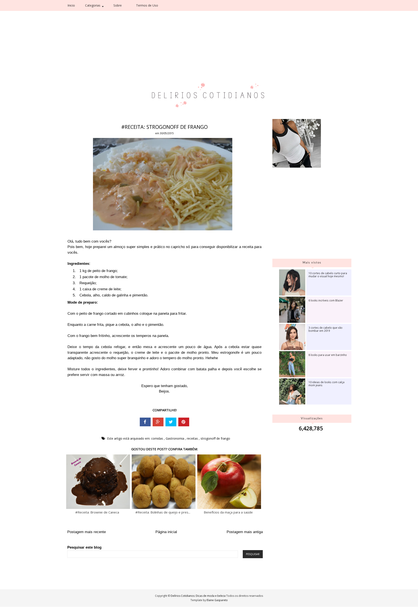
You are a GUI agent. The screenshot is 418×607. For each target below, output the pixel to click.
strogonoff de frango (215, 438)
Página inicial (166, 532)
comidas (157, 438)
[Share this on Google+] (158, 422)
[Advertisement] (199, 32)
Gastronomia (175, 438)
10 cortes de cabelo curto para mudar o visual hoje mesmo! (327, 274)
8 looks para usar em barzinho (327, 355)
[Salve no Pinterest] (183, 422)
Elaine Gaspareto (217, 600)
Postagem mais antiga (245, 532)
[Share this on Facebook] (145, 422)
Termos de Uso (147, 5)
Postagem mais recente (86, 532)
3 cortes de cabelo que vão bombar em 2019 (325, 329)
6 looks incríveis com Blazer (325, 300)
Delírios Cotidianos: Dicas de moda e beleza (198, 596)
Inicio (71, 5)
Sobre (117, 5)
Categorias (92, 5)
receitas (193, 438)
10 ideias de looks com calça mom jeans (326, 383)
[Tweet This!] (170, 422)
